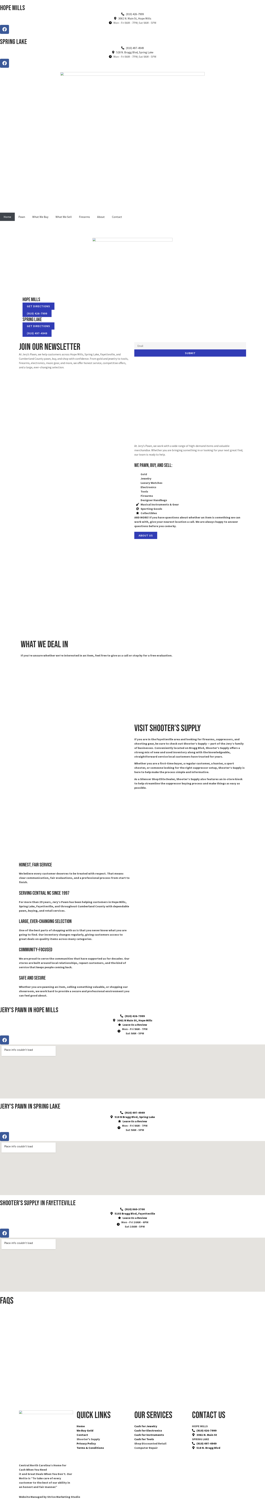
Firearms (84, 217)
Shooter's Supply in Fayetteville (38, 1203)
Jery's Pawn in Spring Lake (30, 1106)
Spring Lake (13, 42)
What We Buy (40, 217)
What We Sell (64, 217)
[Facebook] (4, 29)
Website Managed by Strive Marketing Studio (49, 1497)
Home (7, 217)
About (101, 217)
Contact (117, 217)
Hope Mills (12, 8)
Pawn (21, 217)
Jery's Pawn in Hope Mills (29, 1010)
